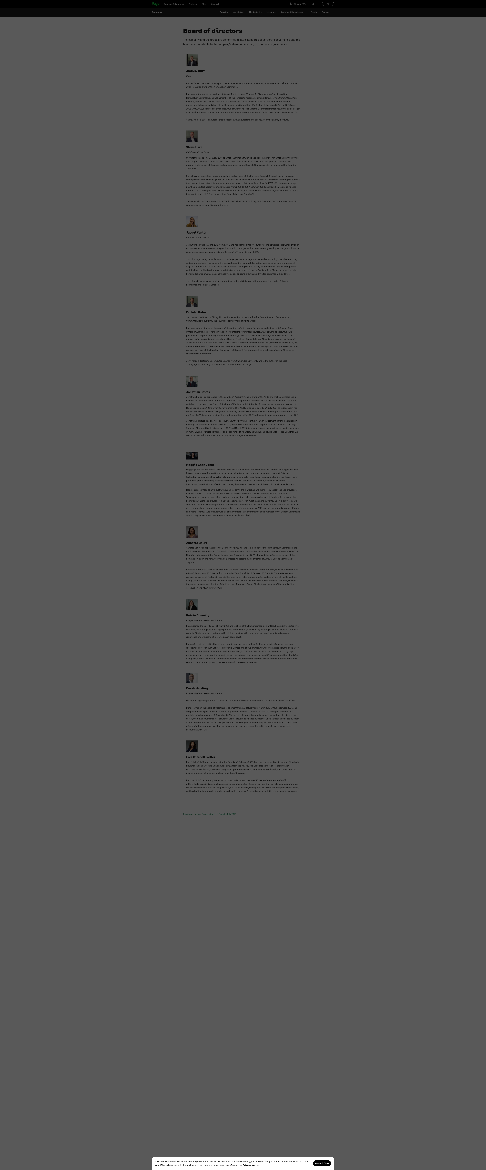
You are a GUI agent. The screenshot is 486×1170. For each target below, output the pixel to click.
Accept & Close (322, 1163)
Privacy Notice (251, 1165)
